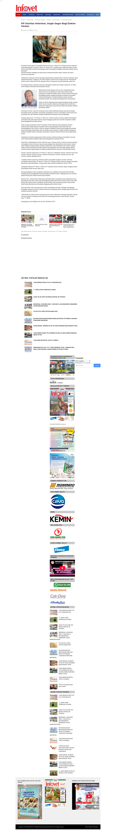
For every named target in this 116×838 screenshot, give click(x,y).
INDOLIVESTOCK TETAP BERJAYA (41, 225)
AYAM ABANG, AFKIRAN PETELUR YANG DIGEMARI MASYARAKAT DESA (55, 326)
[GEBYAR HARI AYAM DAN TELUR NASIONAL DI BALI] (55, 218)
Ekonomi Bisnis (80, 14)
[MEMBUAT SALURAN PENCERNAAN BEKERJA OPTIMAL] (27, 218)
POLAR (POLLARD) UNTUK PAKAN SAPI (45, 311)
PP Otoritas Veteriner (61, 231)
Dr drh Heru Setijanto (37, 231)
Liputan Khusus (52, 231)
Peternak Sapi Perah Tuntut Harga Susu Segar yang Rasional (68, 226)
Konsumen (90, 14)
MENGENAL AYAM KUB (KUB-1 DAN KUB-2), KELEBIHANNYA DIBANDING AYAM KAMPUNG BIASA (61, 636)
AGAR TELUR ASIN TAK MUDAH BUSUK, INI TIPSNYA (49, 297)
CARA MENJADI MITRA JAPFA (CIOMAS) (45, 340)
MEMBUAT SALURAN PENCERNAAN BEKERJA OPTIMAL (27, 226)
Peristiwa (31, 14)
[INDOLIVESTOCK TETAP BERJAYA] (41, 218)
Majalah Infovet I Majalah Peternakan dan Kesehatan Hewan (41, 826)
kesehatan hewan (67, 14)
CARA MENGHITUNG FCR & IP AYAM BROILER (47, 282)
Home (18, 14)
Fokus (24, 14)
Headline (45, 231)
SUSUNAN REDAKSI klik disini (58, 424)
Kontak (90, 826)
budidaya (48, 14)
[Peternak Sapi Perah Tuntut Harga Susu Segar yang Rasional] (69, 218)
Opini (97, 14)
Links (18, 18)
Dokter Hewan (27, 231)
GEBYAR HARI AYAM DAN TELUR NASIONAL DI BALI (55, 226)
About (86, 826)
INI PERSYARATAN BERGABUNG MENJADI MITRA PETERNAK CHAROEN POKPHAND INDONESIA (61, 654)
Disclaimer (95, 826)
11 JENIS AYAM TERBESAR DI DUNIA (44, 289)
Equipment (56, 14)
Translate (87, 363)
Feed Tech (40, 14)
